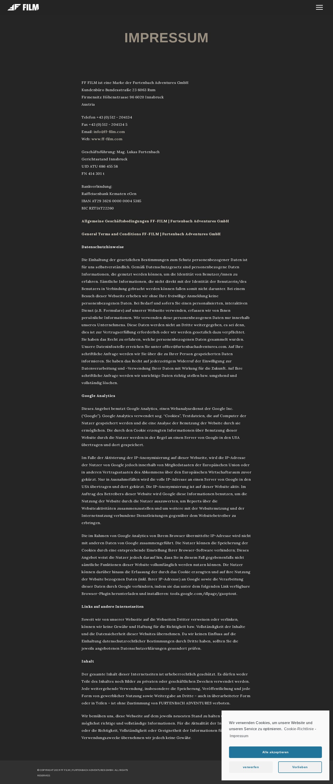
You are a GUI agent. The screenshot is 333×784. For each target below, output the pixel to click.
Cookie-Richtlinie (299, 729)
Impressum (239, 736)
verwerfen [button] (251, 767)
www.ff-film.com (107, 139)
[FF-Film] (23, 9)
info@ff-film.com (109, 131)
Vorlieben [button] (300, 767)
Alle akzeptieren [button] (275, 752)
